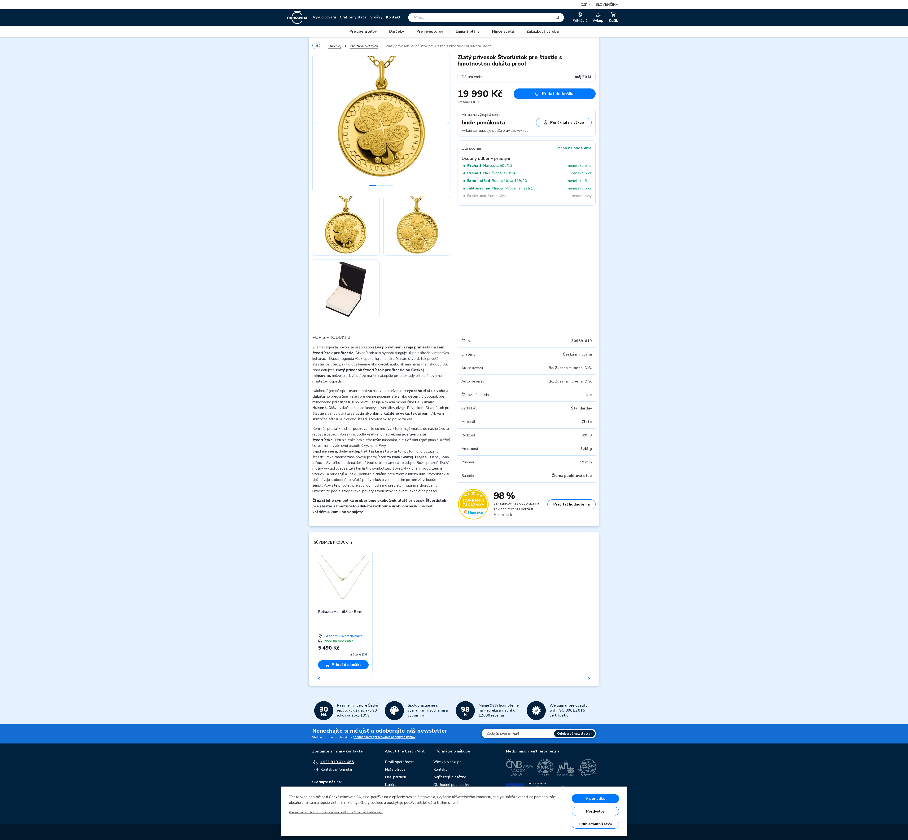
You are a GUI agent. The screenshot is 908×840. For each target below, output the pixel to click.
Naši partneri (395, 777)
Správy (376, 17)
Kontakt (393, 17)
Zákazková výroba (542, 31)
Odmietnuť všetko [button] (595, 824)
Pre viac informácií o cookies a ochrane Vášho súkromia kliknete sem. (336, 812)
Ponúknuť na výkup (567, 122)
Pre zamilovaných (364, 46)
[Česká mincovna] (297, 17)
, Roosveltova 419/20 (497, 180)
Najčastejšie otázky (449, 777)
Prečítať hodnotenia (571, 504)
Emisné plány (468, 31)
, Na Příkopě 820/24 (491, 173)
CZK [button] (584, 4)
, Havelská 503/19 (490, 165)
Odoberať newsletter (574, 733)
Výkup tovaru (324, 17)
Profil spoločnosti (400, 762)
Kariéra (390, 784)
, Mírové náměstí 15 (501, 188)
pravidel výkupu (515, 130)
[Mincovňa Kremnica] (545, 767)
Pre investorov (429, 31)
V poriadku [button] (595, 798)
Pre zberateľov (363, 31)
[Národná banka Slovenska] (587, 767)
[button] (608, 4)
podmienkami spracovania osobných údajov (384, 737)
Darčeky (396, 31)
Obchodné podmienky (451, 784)
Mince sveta (503, 31)
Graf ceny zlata (353, 17)
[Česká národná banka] (519, 767)
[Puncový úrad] (565, 767)
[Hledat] (557, 17)
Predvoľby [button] (595, 811)
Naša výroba (395, 769)
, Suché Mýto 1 (489, 195)
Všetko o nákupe (447, 762)
